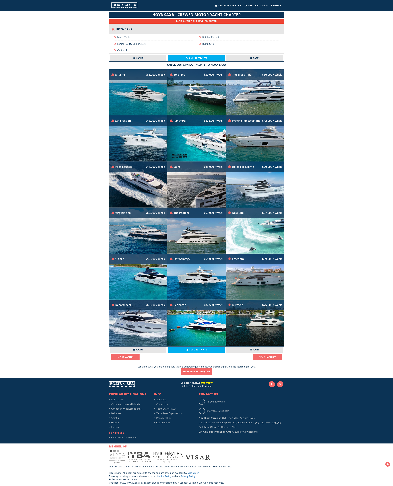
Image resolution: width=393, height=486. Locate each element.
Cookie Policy (163, 422)
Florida (115, 427)
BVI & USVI (117, 399)
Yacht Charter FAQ (166, 408)
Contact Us (162, 404)
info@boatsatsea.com (217, 410)
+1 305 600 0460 (215, 401)
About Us (161, 399)
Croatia (115, 417)
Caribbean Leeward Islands (125, 404)
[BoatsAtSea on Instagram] (280, 384)
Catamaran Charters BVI (123, 437)
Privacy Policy (163, 417)
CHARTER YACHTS (229, 5)
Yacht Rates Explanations (169, 413)
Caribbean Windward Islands (126, 408)
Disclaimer (193, 472)
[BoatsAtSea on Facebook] (272, 384)
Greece (115, 422)
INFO (276, 5)
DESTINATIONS (256, 5)
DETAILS (138, 106)
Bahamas (116, 413)
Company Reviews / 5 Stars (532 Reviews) (196, 384)
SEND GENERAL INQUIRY (196, 371)
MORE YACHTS (125, 357)
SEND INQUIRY (267, 357)
